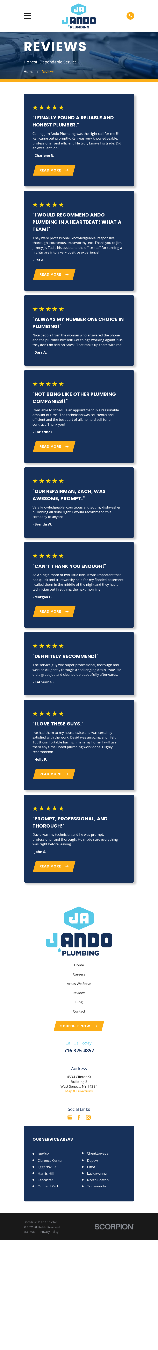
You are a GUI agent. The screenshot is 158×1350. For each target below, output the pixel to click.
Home (79, 965)
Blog (79, 1002)
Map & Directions (79, 1091)
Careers (79, 974)
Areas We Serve (79, 983)
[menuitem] (29, 1232)
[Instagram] (88, 1117)
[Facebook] (79, 1117)
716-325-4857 (79, 1050)
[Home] (79, 15)
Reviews (79, 992)
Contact (79, 1011)
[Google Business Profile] (69, 1117)
